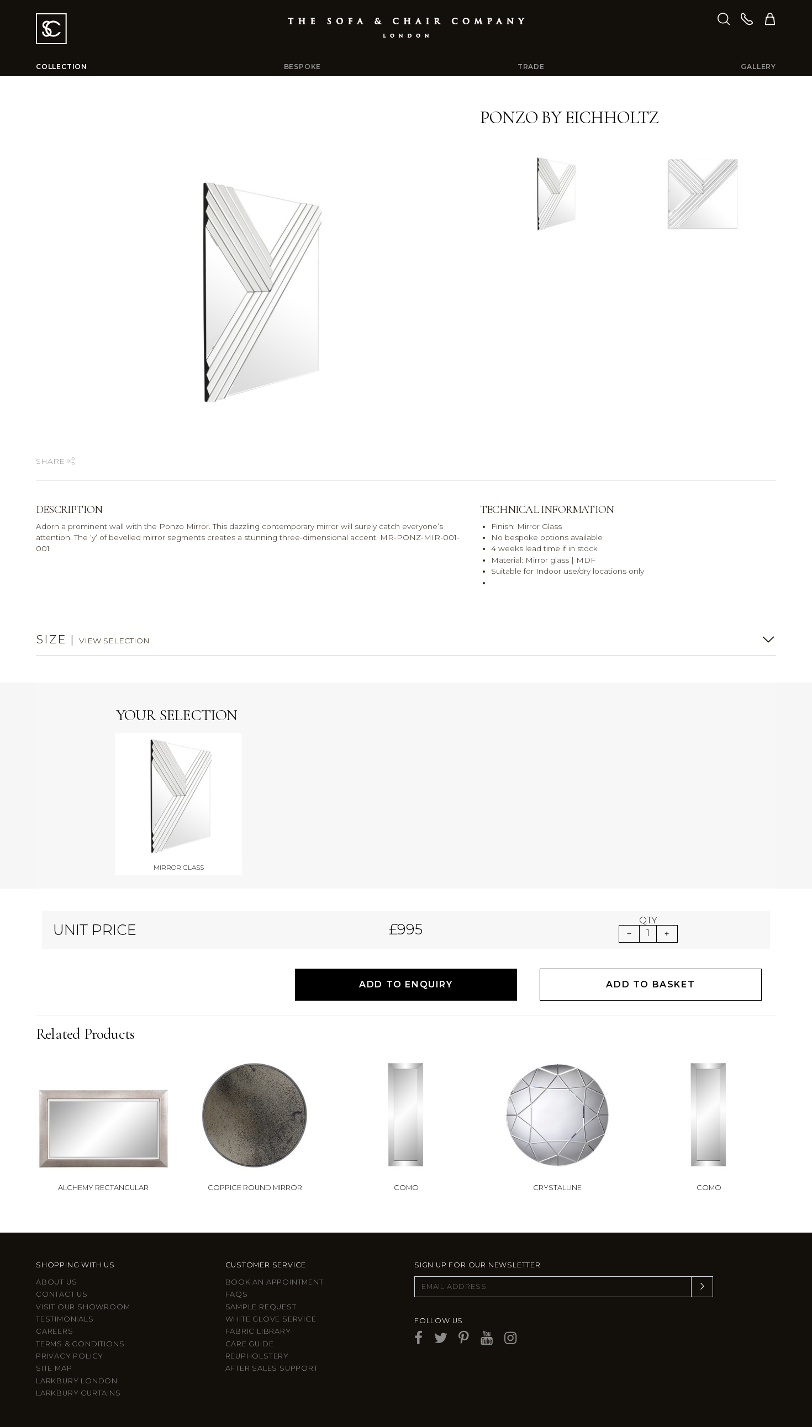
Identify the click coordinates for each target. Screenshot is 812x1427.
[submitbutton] (702, 1286)
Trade (531, 66)
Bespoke (302, 66)
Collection (61, 66)
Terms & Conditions (80, 1344)
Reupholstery (257, 1356)
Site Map (54, 1368)
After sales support (271, 1368)
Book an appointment (274, 1282)
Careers (54, 1331)
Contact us (62, 1294)
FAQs (236, 1294)
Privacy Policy (69, 1356)
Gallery (758, 66)
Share (51, 461)
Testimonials (65, 1319)
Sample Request (261, 1307)
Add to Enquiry (405, 984)
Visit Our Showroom (83, 1307)
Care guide (249, 1344)
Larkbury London (77, 1381)
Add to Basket (650, 984)
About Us (56, 1282)
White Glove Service (271, 1319)
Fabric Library (258, 1331)
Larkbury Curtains (78, 1393)
